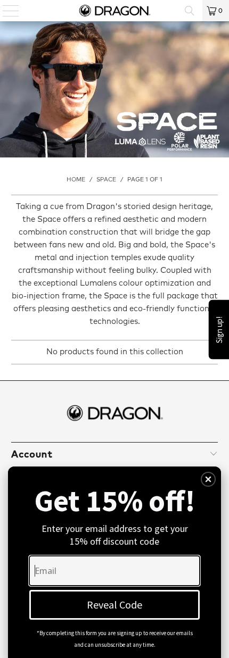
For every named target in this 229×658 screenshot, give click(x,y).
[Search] (189, 10)
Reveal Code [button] (114, 604)
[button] (208, 479)
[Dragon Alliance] (115, 10)
